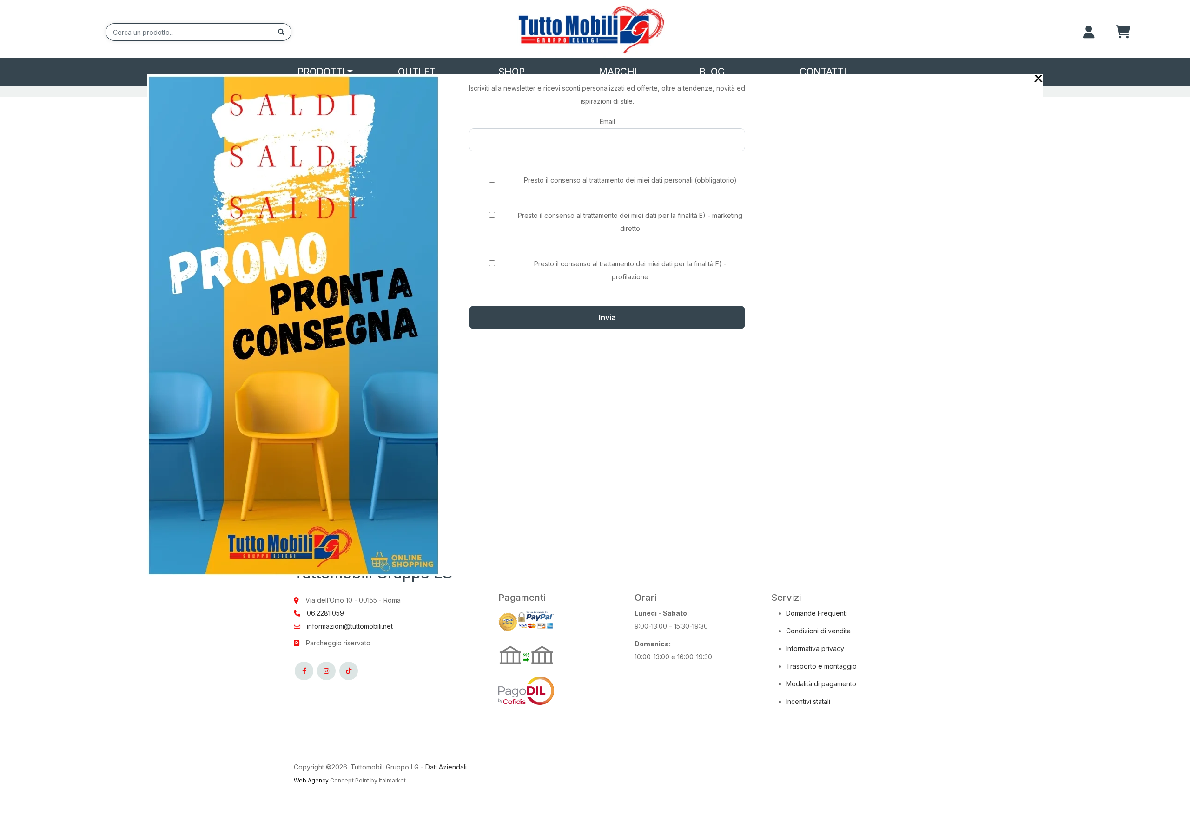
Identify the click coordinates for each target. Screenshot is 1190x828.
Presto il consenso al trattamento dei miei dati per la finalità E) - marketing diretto (630, 221)
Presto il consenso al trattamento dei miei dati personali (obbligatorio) (630, 180)
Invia (607, 317)
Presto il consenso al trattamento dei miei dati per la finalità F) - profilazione (630, 270)
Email (607, 121)
